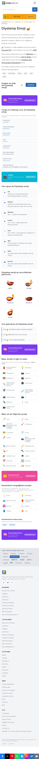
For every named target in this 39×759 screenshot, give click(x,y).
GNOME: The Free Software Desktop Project (16, 731)
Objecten (18, 22)
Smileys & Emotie (8, 606)
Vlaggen (5, 594)
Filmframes (8, 378)
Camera (25, 373)
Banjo (25, 419)
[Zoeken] (34, 9)
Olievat (7, 511)
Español (13, 553)
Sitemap (4, 744)
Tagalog (27, 563)
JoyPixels (5, 673)
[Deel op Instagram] (26, 756)
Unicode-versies (7, 693)
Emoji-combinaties (8, 684)
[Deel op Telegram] (21, 756)
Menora (7, 506)
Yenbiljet (25, 465)
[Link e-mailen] (36, 756)
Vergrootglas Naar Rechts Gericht (27, 391)
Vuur (24, 511)
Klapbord (26, 378)
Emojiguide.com (6, 22)
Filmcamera (26, 383)
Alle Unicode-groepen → (10, 614)
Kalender (7, 461)
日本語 (22, 560)
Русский (6, 560)
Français (29, 553)
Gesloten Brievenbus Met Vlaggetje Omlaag (10, 426)
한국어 (29, 560)
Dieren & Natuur (7, 609)
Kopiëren (31, 85)
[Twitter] (8, 582)
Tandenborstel (27, 446)
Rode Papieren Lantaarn (9, 368)
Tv (23, 397)
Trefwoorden (6, 687)
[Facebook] (3, 582)
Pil (5, 451)
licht (25, 73)
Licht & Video (28, 22)
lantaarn (12, 525)
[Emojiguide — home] (10, 3)
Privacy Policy (6, 719)
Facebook (5, 661)
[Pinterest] (12, 582)
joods (4, 525)
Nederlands (15, 557)
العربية (5, 563)
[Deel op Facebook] (2, 756)
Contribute (5, 713)
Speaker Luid (9, 456)
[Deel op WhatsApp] (17, 756)
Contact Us (5, 728)
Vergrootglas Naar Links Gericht (9, 384)
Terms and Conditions (9, 716)
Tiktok (4, 676)
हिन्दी (11, 563)
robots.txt (11, 744)
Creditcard (8, 432)
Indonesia (18, 563)
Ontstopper (26, 424)
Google (4, 658)
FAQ (3, 705)
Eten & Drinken (7, 611)
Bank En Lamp (9, 500)
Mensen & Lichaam (8, 591)
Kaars (24, 402)
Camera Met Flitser (8, 407)
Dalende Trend (9, 465)
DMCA (4, 725)
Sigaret (25, 506)
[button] (19, 121)
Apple (4, 655)
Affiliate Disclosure (8, 722)
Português (24, 557)
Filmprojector (9, 390)
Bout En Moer (9, 446)
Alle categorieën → (8, 647)
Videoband (8, 373)
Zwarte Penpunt (28, 451)
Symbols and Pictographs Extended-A (15, 167)
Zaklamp (7, 402)
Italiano (5, 557)
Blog (3, 699)
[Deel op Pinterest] (12, 756)
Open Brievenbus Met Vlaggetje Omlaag (28, 439)
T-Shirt (25, 432)
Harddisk (25, 461)
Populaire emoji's (7, 696)
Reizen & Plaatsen (8, 603)
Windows (5, 664)
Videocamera (9, 397)
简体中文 (14, 560)
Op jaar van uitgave (8, 690)
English (5, 553)
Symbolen (5, 600)
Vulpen (7, 437)
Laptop (25, 456)
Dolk (6, 419)
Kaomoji (4, 702)
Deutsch (21, 553)
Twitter (4, 667)
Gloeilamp (26, 367)
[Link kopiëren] (31, 756)
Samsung (5, 670)
